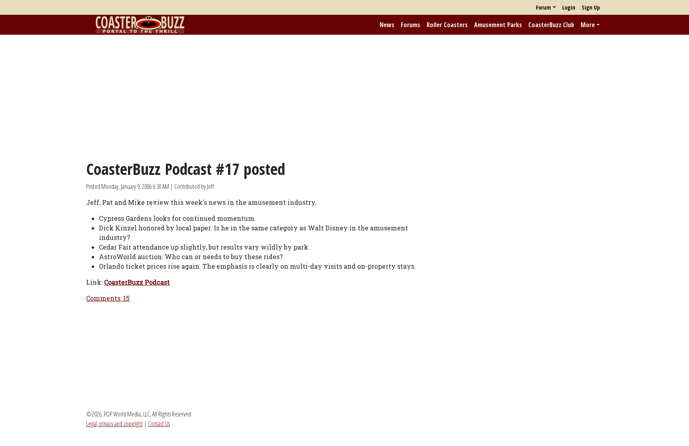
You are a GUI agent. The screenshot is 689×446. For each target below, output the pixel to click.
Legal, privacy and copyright (114, 423)
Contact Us (159, 423)
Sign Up (591, 7)
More (588, 24)
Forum (543, 7)
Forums (410, 24)
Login (568, 7)
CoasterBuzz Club (551, 24)
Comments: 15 (108, 298)
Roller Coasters (447, 24)
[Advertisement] (344, 97)
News (387, 24)
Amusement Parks (498, 24)
